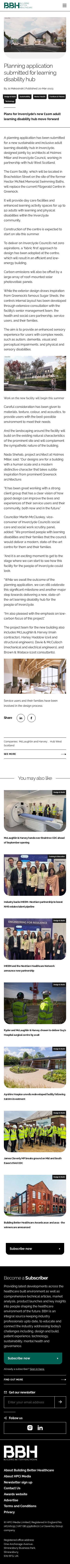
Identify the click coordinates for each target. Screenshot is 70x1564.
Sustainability (25, 97)
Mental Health (39, 97)
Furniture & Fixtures (57, 97)
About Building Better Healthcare (29, 1470)
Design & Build (10, 97)
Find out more (13, 1379)
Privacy (9, 1512)
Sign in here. (37, 1369)
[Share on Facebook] (31, 718)
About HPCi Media (17, 1476)
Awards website (15, 1494)
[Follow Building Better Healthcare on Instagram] (30, 1429)
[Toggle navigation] (64, 5)
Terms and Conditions (20, 1506)
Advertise (11, 1500)
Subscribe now (21, 1249)
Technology (9, 101)
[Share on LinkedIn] (21, 718)
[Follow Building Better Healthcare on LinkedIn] (40, 1429)
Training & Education (57, 856)
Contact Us (12, 1488)
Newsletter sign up (18, 1482)
